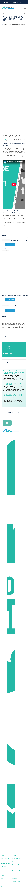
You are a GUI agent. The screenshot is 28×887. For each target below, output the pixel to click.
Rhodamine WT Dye (16, 874)
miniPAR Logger (5, 863)
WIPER (3, 882)
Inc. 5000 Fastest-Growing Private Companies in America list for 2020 (14, 138)
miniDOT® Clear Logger (5, 859)
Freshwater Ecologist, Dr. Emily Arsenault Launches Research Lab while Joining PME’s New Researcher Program (13, 396)
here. (8, 225)
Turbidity (14, 878)
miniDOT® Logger (4, 854)
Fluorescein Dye (16, 870)
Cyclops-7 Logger (3, 874)
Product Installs (8, 353)
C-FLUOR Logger (3, 867)
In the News (7, 346)
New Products (8, 351)
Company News (8, 343)
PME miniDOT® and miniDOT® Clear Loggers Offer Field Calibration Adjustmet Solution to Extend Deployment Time (13, 372)
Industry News (8, 348)
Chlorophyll (15, 865)
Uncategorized (8, 355)
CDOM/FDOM (16, 881)
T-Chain (3, 878)
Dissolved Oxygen (15, 854)
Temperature (16, 858)
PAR (13, 861)
